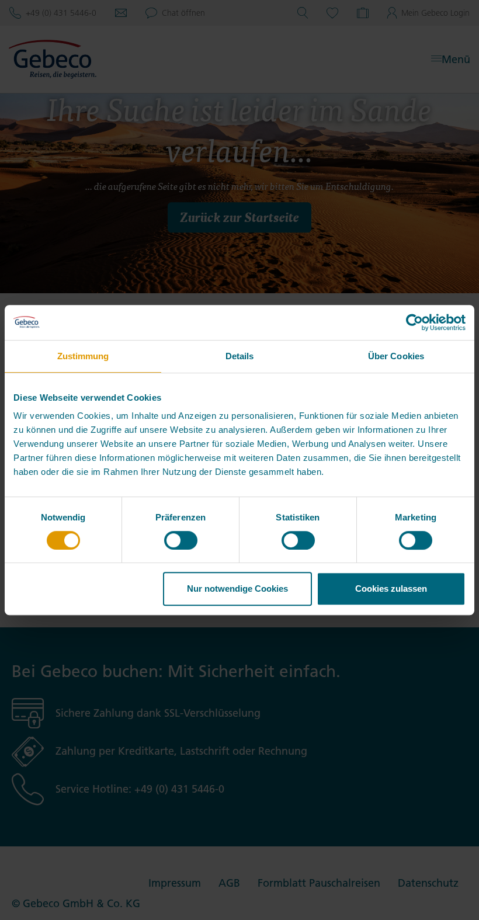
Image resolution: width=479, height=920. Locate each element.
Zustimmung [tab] (83, 356)
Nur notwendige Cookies (237, 588)
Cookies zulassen (391, 588)
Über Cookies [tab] (396, 356)
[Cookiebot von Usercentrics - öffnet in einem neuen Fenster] (414, 322)
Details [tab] (239, 356)
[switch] (180, 540)
